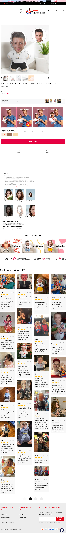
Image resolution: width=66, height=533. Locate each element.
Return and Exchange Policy (7, 522)
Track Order (54, 3)
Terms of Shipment (5, 517)
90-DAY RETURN (18, 229)
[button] (4, 49)
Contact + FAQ (22, 517)
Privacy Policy (4, 514)
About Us (21, 514)
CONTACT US (42, 3)
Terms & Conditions (5, 520)
